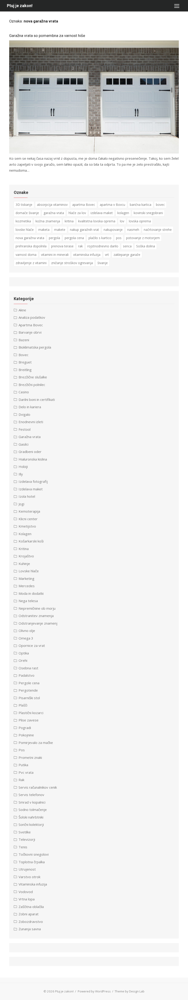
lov (122, 221)
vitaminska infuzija (86, 254)
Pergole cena (29, 683)
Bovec (23, 354)
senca (127, 246)
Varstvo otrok (29, 876)
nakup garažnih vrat (84, 229)
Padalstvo (26, 675)
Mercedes (27, 586)
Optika (24, 653)
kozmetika (23, 221)
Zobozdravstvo (31, 921)
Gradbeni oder (30, 451)
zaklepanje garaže (126, 254)
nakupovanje (113, 229)
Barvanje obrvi (30, 332)
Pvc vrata (26, 772)
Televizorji (27, 839)
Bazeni (24, 340)
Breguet (25, 362)
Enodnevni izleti (31, 421)
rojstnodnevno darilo (102, 246)
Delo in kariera (30, 407)
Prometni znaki (30, 757)
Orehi (23, 660)
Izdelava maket (31, 489)
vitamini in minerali (55, 254)
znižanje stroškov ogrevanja (72, 263)
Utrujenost (27, 869)
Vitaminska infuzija (33, 884)
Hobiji (23, 466)
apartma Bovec (83, 204)
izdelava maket (102, 213)
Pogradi (25, 727)
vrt (107, 254)
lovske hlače (25, 229)
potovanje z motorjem (143, 238)
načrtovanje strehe (158, 229)
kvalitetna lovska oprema (96, 221)
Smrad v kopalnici (32, 802)
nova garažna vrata (30, 238)
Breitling (25, 369)
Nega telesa (28, 600)
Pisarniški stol (29, 698)
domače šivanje (27, 213)
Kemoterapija (29, 511)
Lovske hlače (29, 571)
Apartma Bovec (31, 325)
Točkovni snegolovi (34, 854)
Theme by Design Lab (129, 991)
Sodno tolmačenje (33, 809)
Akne (22, 310)
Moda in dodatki (31, 593)
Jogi (21, 504)
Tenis (23, 847)
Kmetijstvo (27, 526)
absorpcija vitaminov (52, 204)
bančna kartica (140, 204)
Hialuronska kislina (33, 459)
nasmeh (133, 229)
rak (80, 246)
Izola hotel (27, 496)
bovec (160, 204)
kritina (69, 221)
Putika (23, 765)
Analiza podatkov (32, 317)
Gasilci (23, 444)
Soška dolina (145, 246)
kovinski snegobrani (148, 213)
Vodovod (26, 891)
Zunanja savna (30, 929)
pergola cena (74, 238)
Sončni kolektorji (31, 824)
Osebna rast (28, 668)
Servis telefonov (31, 794)
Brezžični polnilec (32, 384)
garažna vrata (54, 213)
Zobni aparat (29, 914)
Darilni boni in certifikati (37, 399)
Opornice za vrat (32, 645)
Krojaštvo (26, 556)
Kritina (24, 548)
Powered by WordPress (94, 991)
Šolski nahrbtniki (31, 817)
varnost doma (26, 254)
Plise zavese (29, 720)
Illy (21, 474)
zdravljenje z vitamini (31, 263)
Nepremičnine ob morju (37, 608)
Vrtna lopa (27, 899)
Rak (21, 779)
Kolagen (25, 533)
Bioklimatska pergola (35, 347)
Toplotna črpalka (32, 862)
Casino (24, 392)
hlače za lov (77, 213)
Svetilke (25, 832)
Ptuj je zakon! (20, 5)
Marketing (26, 578)
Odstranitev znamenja (36, 615)
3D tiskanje (24, 204)
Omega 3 (26, 638)
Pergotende (28, 690)
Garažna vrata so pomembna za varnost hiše (47, 35)
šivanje (102, 263)
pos (119, 238)
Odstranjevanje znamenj (38, 623)
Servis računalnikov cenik (38, 787)
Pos (22, 750)
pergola (54, 238)
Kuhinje (24, 563)
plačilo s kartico (99, 238)
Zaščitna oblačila (31, 906)
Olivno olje (27, 630)
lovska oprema (140, 221)
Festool (24, 429)
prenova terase (62, 246)
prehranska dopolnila (31, 246)
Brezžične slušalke (33, 377)
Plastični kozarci (31, 712)
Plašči (23, 705)
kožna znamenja (48, 221)
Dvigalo (24, 414)
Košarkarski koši (31, 541)
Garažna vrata (30, 436)
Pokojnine (26, 735)
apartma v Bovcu (112, 204)
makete (59, 229)
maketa (44, 229)
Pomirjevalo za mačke (36, 742)
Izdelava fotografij (33, 481)
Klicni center (28, 519)
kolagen (123, 213)
